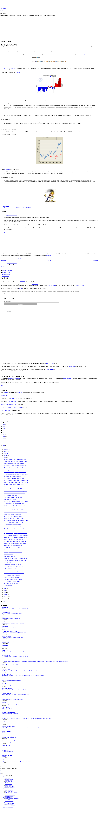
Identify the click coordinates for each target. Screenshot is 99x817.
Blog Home (7, 778)
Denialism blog (4, 395)
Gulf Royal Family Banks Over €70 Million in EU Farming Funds (16, 646)
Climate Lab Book (6, 698)
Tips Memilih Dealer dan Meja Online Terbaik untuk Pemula (15, 656)
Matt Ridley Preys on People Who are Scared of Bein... (15, 537)
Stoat (3, 617)
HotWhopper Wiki (9, 791)
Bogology (4, 717)
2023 (4, 424)
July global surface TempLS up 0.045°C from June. (13, 623)
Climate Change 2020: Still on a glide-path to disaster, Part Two (15, 704)
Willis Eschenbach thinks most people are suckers (14, 505)
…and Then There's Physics (8, 640)
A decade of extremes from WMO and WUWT (14, 573)
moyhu (4, 621)
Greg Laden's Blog (6, 731)
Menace (4, 756)
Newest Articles (5, 276)
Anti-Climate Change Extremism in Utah (11, 736)
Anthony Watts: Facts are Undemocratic (12, 514)
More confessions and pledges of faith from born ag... (15, 467)
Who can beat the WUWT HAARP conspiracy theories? (16, 520)
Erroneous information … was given (10, 713)
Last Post (4, 732)
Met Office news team (7, 683)
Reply (5, 232)
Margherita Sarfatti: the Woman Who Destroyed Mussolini (14, 689)
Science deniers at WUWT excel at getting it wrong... (15, 465)
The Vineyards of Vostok (7, 751)
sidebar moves (35, 284)
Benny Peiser (6, 207)
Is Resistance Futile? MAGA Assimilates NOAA (12, 666)
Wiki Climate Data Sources (11, 792)
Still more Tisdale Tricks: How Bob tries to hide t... (14, 493)
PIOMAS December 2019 (7, 708)
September (6, 453)
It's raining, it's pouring (8, 486)
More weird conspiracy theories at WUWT (13, 545)
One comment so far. (87, 46)
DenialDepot (5, 750)
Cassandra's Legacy (7, 688)
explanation (6, 392)
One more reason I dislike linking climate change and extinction (15, 694)
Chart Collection (8, 799)
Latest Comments (6, 274)
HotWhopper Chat (9, 790)
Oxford (11, 413)
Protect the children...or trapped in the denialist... (14, 484)
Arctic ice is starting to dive (9, 556)
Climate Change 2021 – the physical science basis (12, 699)
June (5, 588)
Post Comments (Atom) (12, 263)
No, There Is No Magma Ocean (9, 737)
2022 (4, 426)
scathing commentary (67, 378)
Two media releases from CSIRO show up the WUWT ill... (16, 482)
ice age (20, 207)
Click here (3, 258)
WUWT (29, 207)
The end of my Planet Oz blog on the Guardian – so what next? (15, 723)
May (5, 590)
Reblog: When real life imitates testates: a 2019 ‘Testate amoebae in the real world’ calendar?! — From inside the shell (27, 718)
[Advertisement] (40, 26)
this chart (18, 72)
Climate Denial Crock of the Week (10, 664)
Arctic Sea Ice (5, 707)
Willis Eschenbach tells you (14, 378)
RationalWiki (19, 392)
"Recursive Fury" (13, 398)
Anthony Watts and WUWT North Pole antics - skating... (16, 461)
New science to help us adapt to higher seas (11, 680)
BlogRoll (7, 782)
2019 (4, 432)
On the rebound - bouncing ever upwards (12, 564)
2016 (4, 438)
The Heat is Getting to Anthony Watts (12, 583)
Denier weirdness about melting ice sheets (12, 524)
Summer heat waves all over (10, 507)
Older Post (95, 260)
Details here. (48, 255)
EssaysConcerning (6, 636)
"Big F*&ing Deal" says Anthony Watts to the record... (15, 533)
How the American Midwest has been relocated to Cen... (16, 558)
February (6, 596)
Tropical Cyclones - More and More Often (13, 552)
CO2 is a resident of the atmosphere (11, 577)
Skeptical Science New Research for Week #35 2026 (13, 613)
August (5, 455)
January (5, 598)
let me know (22, 281)
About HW (5, 802)
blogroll (20, 288)
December (6, 447)
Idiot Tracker (5, 702)
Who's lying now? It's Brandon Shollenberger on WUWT (16, 470)
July (5, 457)
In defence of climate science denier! (8, 404)
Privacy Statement (9, 804)
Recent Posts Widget (93, 293)
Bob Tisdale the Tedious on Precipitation (12, 547)
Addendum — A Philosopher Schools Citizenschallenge (14, 632)
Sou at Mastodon (4, 266)
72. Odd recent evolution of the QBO (10, 746)
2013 (4, 445)
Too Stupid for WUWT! (9, 531)
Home (49, 260)
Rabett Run (5, 650)
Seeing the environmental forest (9, 740)
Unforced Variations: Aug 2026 (9, 627)
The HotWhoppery (9, 801)
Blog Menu (5, 776)
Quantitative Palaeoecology (8, 712)
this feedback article (80, 285)
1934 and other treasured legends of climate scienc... (15, 528)
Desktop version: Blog (10, 787)
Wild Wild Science (50, 363)
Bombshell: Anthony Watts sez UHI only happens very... (16, 488)
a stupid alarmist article (24, 50)
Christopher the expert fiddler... (10, 499)
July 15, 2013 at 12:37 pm (9, 68)
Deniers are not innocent (6, 410)
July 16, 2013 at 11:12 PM (11, 215)
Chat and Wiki (6, 788)
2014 (4, 443)
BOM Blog (4, 679)
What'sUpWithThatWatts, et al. (9, 631)
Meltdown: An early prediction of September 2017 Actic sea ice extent (17, 742)
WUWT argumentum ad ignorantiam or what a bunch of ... (16, 480)
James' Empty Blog (6, 674)
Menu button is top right (8, 807)
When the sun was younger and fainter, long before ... (15, 549)
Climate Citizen (5, 660)
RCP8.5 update (5, 642)
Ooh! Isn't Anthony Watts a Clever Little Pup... (14, 566)
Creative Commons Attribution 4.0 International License (34, 771)
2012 (4, 601)
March (5, 594)
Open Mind (5, 607)
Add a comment (95, 46)
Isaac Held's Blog (6, 745)
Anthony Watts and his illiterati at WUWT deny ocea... (15, 491)
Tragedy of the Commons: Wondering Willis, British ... (15, 543)
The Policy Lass (6, 669)
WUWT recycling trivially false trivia (12, 575)
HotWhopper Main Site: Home (12, 798)
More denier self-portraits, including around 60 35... (15, 472)
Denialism (5, 793)
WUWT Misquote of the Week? (10, 495)
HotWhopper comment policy (15, 258)
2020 (4, 430)
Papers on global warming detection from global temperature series (16, 761)
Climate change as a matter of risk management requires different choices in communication (21, 727)
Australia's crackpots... (8, 554)
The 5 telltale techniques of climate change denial (11, 407)
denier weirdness (12, 207)
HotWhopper (3, 10)
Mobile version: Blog (9, 786)
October (6, 451)
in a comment (72, 366)
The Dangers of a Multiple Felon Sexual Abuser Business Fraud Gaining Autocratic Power (21, 670)
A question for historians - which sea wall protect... (14, 522)
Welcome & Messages (7, 270)
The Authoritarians (12, 401)
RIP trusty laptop (7, 562)
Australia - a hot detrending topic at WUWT (13, 497)
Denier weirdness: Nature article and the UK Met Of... (15, 512)
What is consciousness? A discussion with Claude (12, 637)
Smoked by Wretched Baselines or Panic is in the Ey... (15, 539)
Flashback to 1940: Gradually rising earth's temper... (15, 518)
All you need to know (10, 795)
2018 (4, 434)
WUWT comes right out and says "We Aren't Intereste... (16, 535)
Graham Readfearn (6, 721)
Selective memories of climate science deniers (13, 526)
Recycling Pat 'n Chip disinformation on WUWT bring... (16, 474)
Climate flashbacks (9, 785)
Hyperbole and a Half (7, 755)
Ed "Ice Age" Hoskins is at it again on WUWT (14, 516)
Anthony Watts (49, 369)
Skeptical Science (6, 612)
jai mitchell (25, 207)
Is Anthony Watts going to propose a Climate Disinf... (15, 560)
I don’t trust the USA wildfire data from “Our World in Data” (15, 608)
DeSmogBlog (5, 645)
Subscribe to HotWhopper (10, 298)
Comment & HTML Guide (11, 805)
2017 (4, 436)
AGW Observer (6, 759)
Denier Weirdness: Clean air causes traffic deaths (14, 503)
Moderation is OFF (6, 272)
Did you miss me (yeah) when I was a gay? (11, 618)
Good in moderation (8, 585)
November (6, 449)
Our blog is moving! (6, 685)
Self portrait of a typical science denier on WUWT (14, 476)
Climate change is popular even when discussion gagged (16, 501)
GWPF (17, 207)
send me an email (52, 285)
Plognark (51, 203)
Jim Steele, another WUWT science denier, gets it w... (15, 459)
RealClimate (5, 626)
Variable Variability (6, 693)
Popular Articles (8, 784)
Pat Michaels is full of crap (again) (11, 568)
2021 (4, 428)
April (5, 592)
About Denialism (9, 796)
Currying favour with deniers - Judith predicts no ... (14, 463)
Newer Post (3, 260)
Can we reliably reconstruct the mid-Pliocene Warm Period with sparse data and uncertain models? (23, 675)
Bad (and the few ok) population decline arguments (13, 651)
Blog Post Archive (9, 781)
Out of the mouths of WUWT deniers (12, 581)
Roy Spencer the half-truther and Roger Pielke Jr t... (15, 509)
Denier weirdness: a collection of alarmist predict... (14, 478)
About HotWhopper (9, 803)
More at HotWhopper (7, 797)
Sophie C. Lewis (6, 655)
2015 (4, 441)
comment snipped (82, 54)
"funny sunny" (7, 169)
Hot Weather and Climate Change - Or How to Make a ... (16, 571)
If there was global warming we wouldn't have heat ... (15, 579)
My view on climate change (8, 726)
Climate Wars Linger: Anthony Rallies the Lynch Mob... (16, 541)
